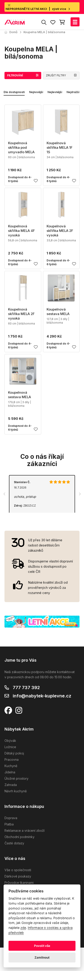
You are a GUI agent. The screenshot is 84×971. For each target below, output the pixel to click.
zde (23, 928)
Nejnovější (36, 92)
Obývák (10, 741)
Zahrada (10, 785)
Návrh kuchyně (15, 791)
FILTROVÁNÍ (15, 75)
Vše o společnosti (17, 870)
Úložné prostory (16, 778)
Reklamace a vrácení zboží (24, 830)
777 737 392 (26, 687)
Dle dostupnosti (14, 92)
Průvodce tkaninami (19, 882)
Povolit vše (42, 946)
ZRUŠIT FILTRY (56, 75)
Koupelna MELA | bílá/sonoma (44, 32)
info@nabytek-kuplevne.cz (42, 696)
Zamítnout (42, 957)
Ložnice (10, 747)
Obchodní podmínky (19, 837)
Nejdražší (73, 92)
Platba (9, 824)
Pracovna (11, 759)
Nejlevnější (54, 92)
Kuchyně (10, 766)
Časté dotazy (14, 843)
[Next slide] (79, 493)
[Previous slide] (4, 493)
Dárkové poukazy (17, 876)
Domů (13, 32)
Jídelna (9, 772)
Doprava (10, 818)
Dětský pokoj (14, 753)
